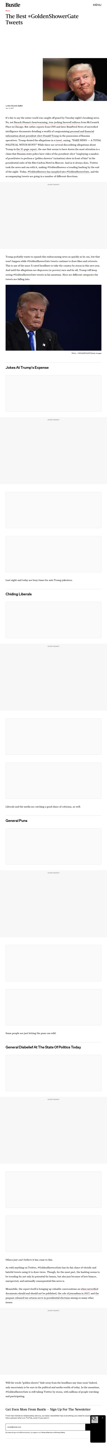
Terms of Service (46, 1432)
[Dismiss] (102, 1417)
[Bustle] (13, 5)
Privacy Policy (60, 1432)
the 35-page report (26, 149)
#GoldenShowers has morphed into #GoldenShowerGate (58, 171)
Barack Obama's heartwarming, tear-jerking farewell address (47, 122)
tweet (59, 140)
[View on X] (53, 393)
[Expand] (93, 1417)
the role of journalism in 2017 (73, 1293)
